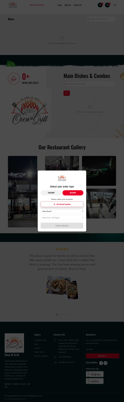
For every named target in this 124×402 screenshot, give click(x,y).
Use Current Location (63, 204)
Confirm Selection (62, 225)
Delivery (73, 193)
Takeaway (51, 193)
